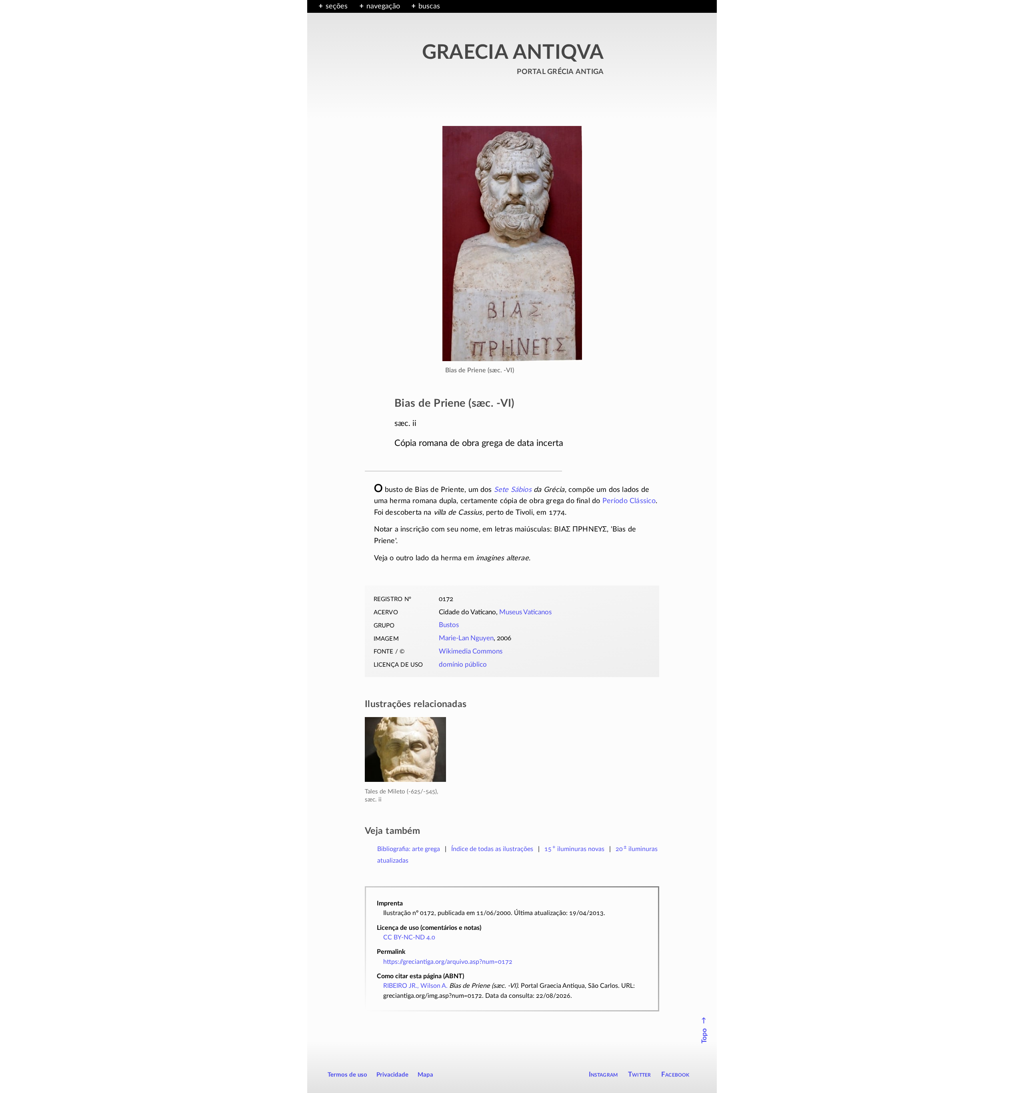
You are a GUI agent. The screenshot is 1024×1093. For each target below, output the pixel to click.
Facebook (675, 1074)
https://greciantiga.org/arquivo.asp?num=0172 (447, 962)
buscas (429, 6)
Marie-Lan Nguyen (466, 638)
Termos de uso (347, 1075)
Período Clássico (629, 501)
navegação (383, 6)
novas (574, 849)
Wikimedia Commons (470, 651)
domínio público (463, 664)
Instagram (603, 1074)
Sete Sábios (513, 490)
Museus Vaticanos (525, 612)
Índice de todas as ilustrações (492, 849)
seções (337, 6)
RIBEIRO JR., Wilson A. (415, 986)
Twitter (639, 1074)
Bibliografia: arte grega (408, 849)
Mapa (425, 1075)
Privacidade (392, 1075)
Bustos (449, 625)
